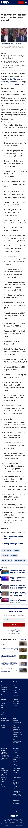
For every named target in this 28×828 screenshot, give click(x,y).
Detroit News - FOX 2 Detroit (4, 759)
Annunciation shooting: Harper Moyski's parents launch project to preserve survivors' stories (9, 663)
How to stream (5, 772)
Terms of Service (15, 633)
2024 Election (14, 23)
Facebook (3, 779)
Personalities (16, 754)
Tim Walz (5, 555)
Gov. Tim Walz (15, 79)
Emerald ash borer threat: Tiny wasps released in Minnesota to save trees (8, 656)
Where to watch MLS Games (17, 802)
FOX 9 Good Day (17, 724)
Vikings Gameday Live (17, 730)
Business (3, 722)
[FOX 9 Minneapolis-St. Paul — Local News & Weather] (5, 2)
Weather (16, 682)
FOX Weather (16, 695)
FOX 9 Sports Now (17, 734)
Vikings (2, 701)
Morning (16, 699)
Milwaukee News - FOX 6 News (5, 752)
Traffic (14, 694)
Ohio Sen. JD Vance (8, 82)
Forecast (15, 687)
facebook (11, 811)
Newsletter (3, 777)
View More (23, 639)
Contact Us (15, 750)
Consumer (3, 693)
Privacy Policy (15, 631)
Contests (15, 752)
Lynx (2, 710)
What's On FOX (16, 757)
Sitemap (15, 759)
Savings (3, 727)
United (2, 712)
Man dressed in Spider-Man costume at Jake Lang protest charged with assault (18, 587)
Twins (2, 705)
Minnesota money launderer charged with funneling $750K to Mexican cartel (18, 600)
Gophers (3, 703)
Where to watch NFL (17, 773)
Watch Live (21, 2)
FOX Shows (15, 720)
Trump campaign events (13, 544)
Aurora (2, 714)
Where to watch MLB (17, 779)
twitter (14, 811)
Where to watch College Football (17, 776)
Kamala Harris (7, 560)
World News (4, 687)
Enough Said (16, 727)
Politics (16, 551)
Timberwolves (4, 709)
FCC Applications (17, 765)
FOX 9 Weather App (16, 684)
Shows (15, 718)
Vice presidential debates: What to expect (11, 43)
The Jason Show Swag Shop (17, 741)
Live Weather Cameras (16, 691)
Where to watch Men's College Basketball (17, 791)
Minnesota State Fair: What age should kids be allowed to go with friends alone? (18, 594)
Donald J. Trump (20, 560)
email (17, 811)
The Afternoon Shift (16, 738)
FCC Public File (16, 763)
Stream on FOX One (16, 769)
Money (3, 718)
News (3, 682)
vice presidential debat (15, 84)
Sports (3, 699)
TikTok (2, 785)
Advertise (15, 761)
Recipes (15, 705)
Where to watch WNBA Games (17, 799)
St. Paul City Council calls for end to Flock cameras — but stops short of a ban (9, 650)
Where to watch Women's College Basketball (17, 796)
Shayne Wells (16, 701)
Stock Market (4, 724)
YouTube (3, 786)
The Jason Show (17, 722)
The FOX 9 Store (17, 744)
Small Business (4, 726)
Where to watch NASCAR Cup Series (17, 783)
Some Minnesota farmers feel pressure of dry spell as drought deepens (8, 643)
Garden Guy (16, 703)
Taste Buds (15, 736)
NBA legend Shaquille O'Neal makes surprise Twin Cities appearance (18, 572)
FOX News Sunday (5, 695)
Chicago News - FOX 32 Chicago (5, 756)
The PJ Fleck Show (17, 732)
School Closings (16, 689)
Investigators (4, 689)
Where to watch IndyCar (17, 787)
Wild (2, 707)
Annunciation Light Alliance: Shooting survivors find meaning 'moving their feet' (9, 670)
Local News (4, 684)
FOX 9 (9, 23)
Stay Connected (4, 769)
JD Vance (14, 555)
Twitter (3, 783)
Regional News (4, 749)
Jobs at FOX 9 (16, 755)
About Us (16, 748)
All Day (14, 726)
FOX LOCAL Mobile (4, 775)
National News (4, 686)
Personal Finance (5, 720)
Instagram (3, 781)
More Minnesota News (8, 639)
